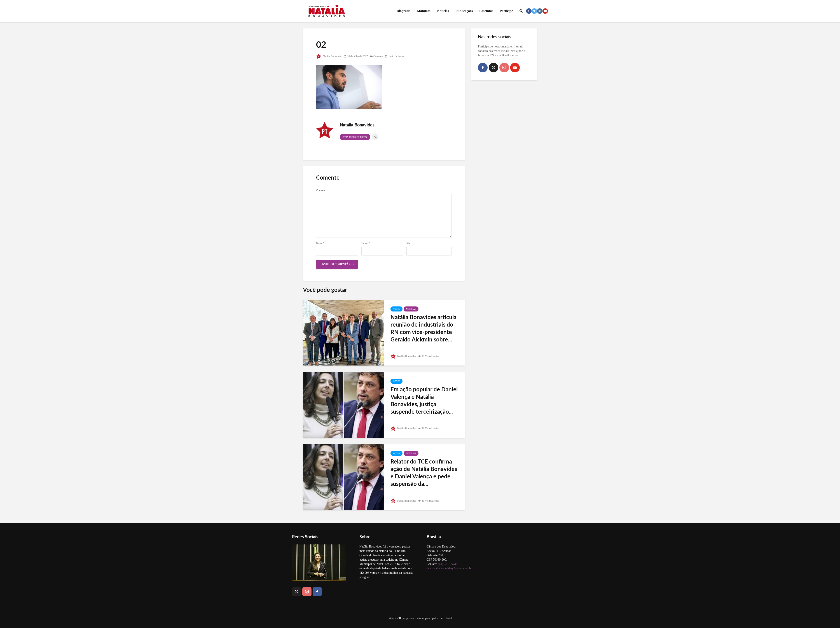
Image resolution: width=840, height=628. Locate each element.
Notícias (443, 11)
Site (408, 243)
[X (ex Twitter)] (493, 67)
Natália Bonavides (332, 56)
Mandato (423, 11)
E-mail (365, 243)
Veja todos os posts (355, 137)
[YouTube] (515, 67)
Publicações (464, 11)
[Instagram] (504, 67)
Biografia (403, 11)
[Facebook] (483, 67)
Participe (506, 11)
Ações (396, 309)
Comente (378, 56)
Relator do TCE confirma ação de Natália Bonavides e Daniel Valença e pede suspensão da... (423, 473)
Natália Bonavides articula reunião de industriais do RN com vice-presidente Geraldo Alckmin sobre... (423, 329)
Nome (320, 243)
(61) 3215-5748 (447, 564)
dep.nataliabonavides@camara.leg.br (449, 568)
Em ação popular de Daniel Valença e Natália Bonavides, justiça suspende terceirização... (424, 401)
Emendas (486, 11)
